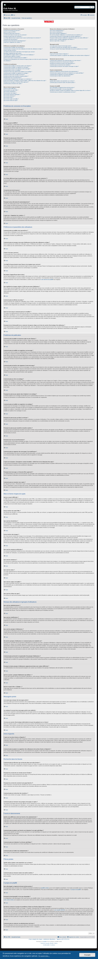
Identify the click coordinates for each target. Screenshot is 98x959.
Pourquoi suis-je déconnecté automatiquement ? (15, 40)
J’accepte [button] (87, 955)
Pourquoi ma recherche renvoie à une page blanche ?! (62, 63)
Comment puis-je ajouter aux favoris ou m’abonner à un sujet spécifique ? (67, 73)
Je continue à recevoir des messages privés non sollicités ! (63, 47)
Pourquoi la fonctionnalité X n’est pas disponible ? (61, 89)
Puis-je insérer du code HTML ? (11, 90)
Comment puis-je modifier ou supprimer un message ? (16, 67)
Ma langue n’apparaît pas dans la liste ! (13, 53)
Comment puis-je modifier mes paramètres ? (14, 47)
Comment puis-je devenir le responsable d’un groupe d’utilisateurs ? (65, 36)
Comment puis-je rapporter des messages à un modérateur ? (18, 79)
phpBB (44, 941)
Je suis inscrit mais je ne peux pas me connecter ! (15, 34)
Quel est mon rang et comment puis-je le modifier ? (15, 57)
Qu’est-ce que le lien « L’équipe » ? (58, 40)
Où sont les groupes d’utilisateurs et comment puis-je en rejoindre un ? (66, 34)
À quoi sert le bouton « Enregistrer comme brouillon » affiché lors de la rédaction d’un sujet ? (25, 80)
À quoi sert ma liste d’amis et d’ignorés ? (59, 53)
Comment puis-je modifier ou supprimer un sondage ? (16, 73)
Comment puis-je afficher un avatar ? (12, 56)
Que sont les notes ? (8, 97)
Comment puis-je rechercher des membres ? (60, 64)
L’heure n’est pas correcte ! (10, 50)
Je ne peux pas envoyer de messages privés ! (60, 45)
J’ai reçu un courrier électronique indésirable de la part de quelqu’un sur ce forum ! (69, 48)
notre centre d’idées (9, 900)
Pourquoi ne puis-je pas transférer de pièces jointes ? (16, 76)
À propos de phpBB (76, 889)
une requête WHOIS (59, 910)
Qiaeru (56, 943)
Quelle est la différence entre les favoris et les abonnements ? (64, 71)
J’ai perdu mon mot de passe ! (11, 39)
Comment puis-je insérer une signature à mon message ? (17, 68)
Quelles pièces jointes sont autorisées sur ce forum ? (62, 81)
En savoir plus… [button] (44, 956)
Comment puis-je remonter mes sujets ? (13, 83)
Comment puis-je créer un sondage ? (12, 70)
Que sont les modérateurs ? (56, 32)
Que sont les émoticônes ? (10, 91)
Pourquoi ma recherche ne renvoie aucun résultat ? (62, 62)
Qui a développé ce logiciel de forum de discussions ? (62, 87)
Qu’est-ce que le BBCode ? (10, 88)
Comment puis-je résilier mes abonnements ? (60, 75)
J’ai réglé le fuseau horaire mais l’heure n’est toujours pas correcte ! (19, 51)
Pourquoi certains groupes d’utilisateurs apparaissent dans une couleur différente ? (69, 37)
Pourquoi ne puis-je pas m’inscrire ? (12, 33)
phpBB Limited (45, 888)
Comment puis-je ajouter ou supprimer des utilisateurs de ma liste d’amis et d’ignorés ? (70, 55)
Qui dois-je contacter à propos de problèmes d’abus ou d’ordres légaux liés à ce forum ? (70, 90)
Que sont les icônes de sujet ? (11, 100)
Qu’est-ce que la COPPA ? (10, 32)
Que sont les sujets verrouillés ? (11, 98)
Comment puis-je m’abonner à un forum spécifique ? (62, 74)
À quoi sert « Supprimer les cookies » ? (13, 42)
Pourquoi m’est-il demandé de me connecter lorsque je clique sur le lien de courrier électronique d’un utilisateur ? (26, 60)
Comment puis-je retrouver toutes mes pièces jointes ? (62, 82)
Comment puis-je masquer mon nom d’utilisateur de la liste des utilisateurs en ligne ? (23, 48)
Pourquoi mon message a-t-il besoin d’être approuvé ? (16, 82)
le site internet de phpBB (46, 279)
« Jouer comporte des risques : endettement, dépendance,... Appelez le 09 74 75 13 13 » (49, 939)
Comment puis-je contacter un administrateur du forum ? (63, 92)
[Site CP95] (5, 4)
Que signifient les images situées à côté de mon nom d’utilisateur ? (19, 54)
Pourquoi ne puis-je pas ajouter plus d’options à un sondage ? (18, 71)
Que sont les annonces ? (9, 96)
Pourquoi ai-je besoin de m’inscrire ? (12, 30)
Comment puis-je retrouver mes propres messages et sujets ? (64, 66)
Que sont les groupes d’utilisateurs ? (58, 33)
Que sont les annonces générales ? (12, 94)
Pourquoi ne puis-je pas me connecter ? (13, 36)
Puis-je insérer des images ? (10, 93)
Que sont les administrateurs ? (57, 30)
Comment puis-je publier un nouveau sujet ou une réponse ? (17, 65)
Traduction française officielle (46, 943)
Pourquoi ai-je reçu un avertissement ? (13, 77)
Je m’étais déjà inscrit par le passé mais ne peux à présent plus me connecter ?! (22, 37)
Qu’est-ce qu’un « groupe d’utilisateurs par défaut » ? (62, 39)
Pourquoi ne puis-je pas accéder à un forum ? (14, 74)
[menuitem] (13, 15)
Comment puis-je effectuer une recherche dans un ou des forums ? (65, 60)
